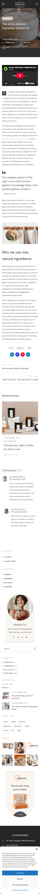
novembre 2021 (9, 561)
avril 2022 (7, 557)
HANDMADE (7, 18)
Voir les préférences (20, 885)
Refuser (20, 879)
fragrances (20, 348)
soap (19, 730)
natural (5, 730)
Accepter (20, 873)
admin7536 (9, 43)
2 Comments (25, 43)
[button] (37, 849)
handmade (18, 726)
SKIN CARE (21, 431)
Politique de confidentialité (20, 890)
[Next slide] (34, 419)
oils (13, 730)
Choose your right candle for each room (18, 447)
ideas (29, 348)
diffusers (22, 722)
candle (13, 722)
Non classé (8, 583)
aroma (11, 348)
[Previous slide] (6, 419)
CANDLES (7, 574)
